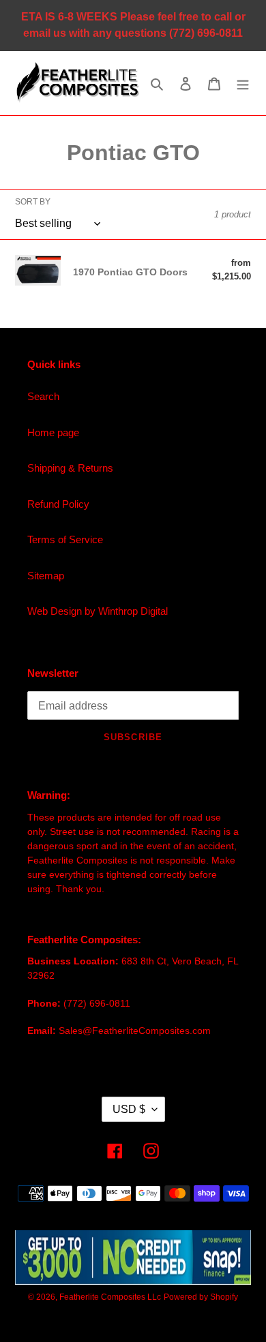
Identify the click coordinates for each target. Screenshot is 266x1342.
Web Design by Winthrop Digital (97, 611)
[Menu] (242, 83)
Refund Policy (58, 504)
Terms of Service (65, 539)
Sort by (32, 202)
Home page (53, 432)
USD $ (129, 1109)
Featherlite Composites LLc (110, 1297)
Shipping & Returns (70, 468)
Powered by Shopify (201, 1297)
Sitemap (45, 575)
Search (43, 396)
